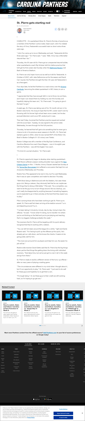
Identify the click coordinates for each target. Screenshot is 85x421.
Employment (72, 351)
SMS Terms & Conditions (72, 367)
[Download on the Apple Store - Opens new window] (36, 399)
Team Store (58, 351)
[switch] (58, 11)
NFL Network (16, 359)
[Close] (82, 413)
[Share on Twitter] (59, 30)
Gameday (30, 355)
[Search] (63, 11)
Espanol (3, 368)
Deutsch (3, 365)
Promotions (58, 354)
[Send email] (62, 30)
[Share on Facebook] (56, 30)
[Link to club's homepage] (4, 11)
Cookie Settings (63, 409)
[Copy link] (65, 29)
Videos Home (16, 351)
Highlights (16, 354)
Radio (2, 362)
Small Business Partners (72, 375)
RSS (72, 354)
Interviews (16, 357)
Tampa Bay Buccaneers (28, 167)
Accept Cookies (63, 417)
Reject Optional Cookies (63, 413)
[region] (42, 413)
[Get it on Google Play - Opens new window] (48, 400)
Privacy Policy (31, 417)
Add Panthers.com (49, 333)
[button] (40, 325)
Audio (2, 355)
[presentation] (82, 326)
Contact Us (71, 370)
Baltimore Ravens (56, 68)
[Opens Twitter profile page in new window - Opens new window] (24, 32)
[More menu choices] (54, 11)
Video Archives (16, 370)
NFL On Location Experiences (44, 365)
